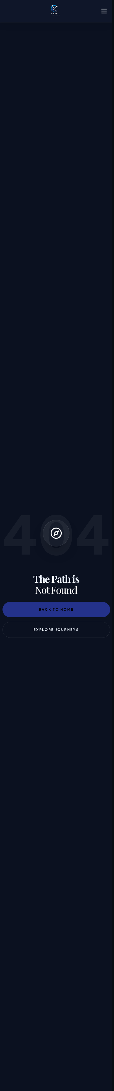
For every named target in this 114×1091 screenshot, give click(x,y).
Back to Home (56, 609)
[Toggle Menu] (104, 11)
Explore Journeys (56, 630)
